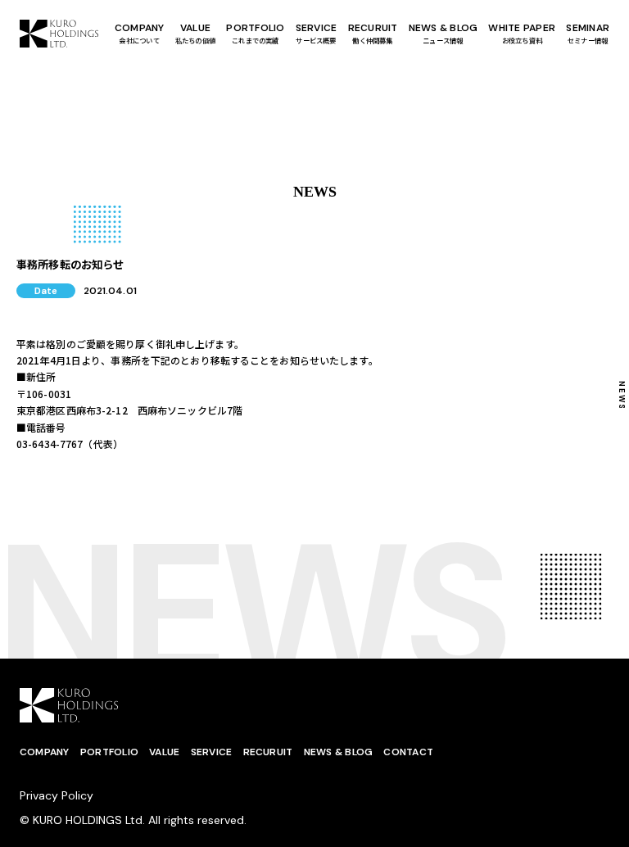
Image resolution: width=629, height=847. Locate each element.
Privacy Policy (56, 795)
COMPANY (140, 33)
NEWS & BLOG (443, 33)
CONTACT (408, 752)
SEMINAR (587, 33)
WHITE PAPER (521, 33)
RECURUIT (373, 33)
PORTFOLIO (255, 33)
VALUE (195, 33)
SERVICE (212, 752)
